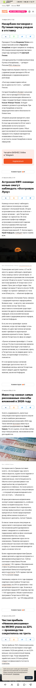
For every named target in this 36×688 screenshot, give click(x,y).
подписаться (18, 161)
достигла (11, 572)
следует (5, 661)
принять (28, 677)
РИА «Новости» (14, 65)
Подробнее (16, 674)
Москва (13, 5)
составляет (6, 564)
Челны (4, 5)
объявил (20, 92)
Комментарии (18, 172)
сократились (7, 585)
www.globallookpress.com (25, 265)
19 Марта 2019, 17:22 (8, 19)
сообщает (19, 233)
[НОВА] (17, 11)
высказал (16, 424)
